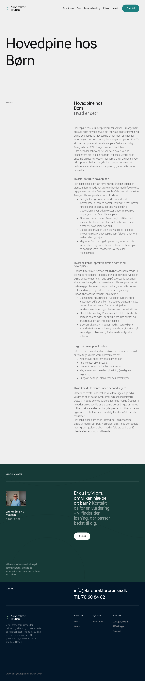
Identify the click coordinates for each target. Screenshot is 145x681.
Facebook (98, 621)
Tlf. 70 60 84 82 (89, 597)
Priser (77, 621)
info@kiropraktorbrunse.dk (100, 590)
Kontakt (77, 626)
